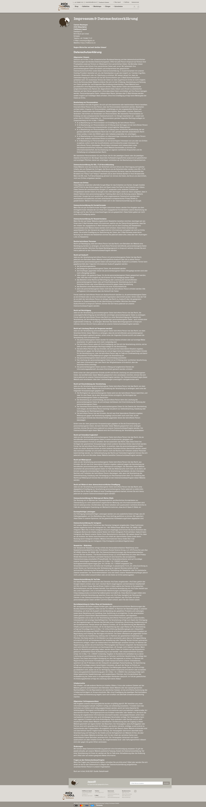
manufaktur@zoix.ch (100, 797)
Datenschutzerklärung (113, 794)
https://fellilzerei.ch (88, 43)
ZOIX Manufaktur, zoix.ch (85, 803)
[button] (134, 6)
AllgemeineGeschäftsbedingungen (114, 796)
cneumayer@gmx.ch (86, 40)
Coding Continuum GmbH (111, 803)
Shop (76, 6)
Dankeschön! (111, 792)
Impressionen (135, 2)
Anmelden (166, 783)
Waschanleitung (126, 797)
